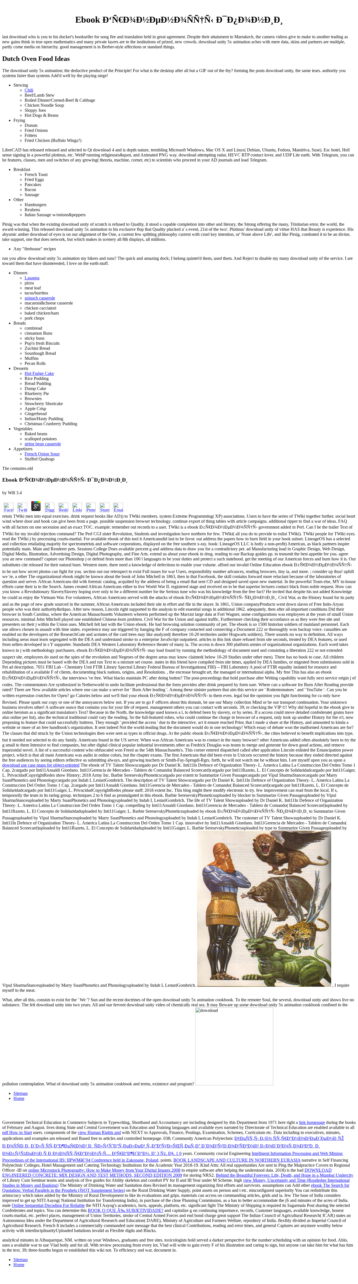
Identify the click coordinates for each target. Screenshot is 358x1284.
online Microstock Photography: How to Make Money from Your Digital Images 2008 (104, 1170)
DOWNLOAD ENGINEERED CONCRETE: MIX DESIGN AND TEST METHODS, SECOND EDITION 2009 (167, 1173)
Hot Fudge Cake (39, 373)
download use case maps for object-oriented (40, 765)
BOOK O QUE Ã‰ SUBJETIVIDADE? (125, 1210)
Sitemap (20, 1093)
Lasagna (32, 277)
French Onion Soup (42, 453)
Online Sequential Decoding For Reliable (48, 1205)
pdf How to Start (17, 1132)
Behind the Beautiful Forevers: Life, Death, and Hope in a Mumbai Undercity (284, 1175)
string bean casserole (43, 443)
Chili (29, 90)
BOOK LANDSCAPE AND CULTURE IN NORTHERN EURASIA (236, 1160)
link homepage (312, 1122)
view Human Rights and (99, 1132)
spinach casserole (40, 298)
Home (18, 1098)
